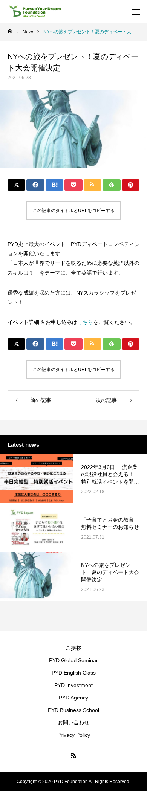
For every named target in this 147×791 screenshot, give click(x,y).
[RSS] (73, 755)
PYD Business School (73, 710)
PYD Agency (73, 698)
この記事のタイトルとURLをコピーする (74, 210)
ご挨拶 (73, 648)
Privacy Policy (73, 735)
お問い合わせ (73, 722)
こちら (85, 322)
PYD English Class (74, 673)
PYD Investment (73, 685)
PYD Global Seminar (73, 660)
